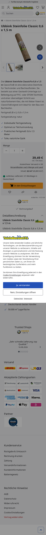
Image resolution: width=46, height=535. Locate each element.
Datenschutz (18, 298)
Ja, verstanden (23, 285)
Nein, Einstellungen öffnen (23, 292)
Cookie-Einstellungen (12, 275)
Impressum (28, 298)
